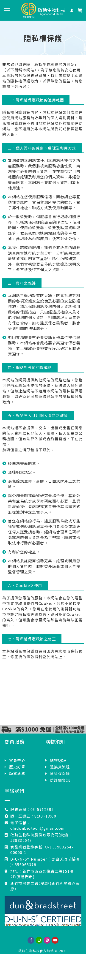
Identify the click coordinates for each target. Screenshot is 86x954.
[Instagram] (47, 940)
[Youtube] (55, 940)
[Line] (39, 940)
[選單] (7, 10)
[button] (35, 99)
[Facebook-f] (31, 940)
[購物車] (80, 10)
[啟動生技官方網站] (43, 10)
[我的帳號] (72, 10)
